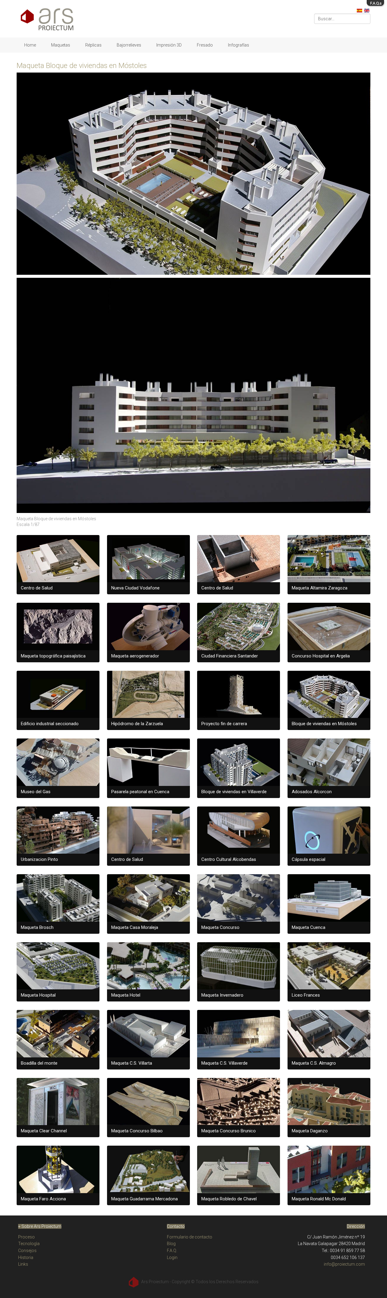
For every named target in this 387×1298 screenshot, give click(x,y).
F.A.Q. (172, 1250)
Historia (25, 1257)
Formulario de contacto (189, 1237)
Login (172, 1257)
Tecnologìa (29, 1243)
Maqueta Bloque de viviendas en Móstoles (82, 65)
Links (23, 1264)
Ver (60, 564)
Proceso (26, 1237)
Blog (171, 1243)
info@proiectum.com (344, 1264)
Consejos (27, 1250)
